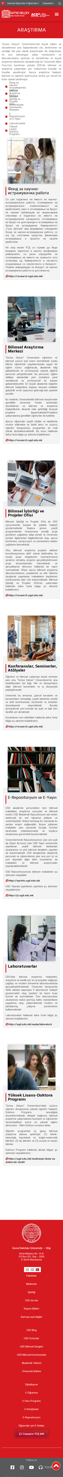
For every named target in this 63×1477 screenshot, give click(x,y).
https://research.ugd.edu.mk (25, 440)
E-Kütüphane (32, 1409)
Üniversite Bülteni (31, 1371)
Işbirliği (31, 1292)
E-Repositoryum (31, 1417)
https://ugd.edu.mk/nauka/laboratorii (30, 1024)
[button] (57, 14)
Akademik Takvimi (31, 1363)
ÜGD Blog (31, 1330)
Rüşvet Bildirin (31, 1308)
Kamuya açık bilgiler (31, 1316)
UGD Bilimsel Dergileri (31, 1346)
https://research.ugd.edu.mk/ (25, 276)
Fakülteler (31, 1275)
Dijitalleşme (31, 1384)
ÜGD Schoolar (31, 1338)
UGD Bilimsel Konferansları (31, 1354)
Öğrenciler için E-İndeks (31, 1425)
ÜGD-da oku (31, 1300)
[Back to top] (56, 1466)
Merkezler (31, 1283)
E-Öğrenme (31, 1392)
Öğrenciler (32, 3)
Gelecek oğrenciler (16, 3)
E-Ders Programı (32, 1400)
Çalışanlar (47, 3)
